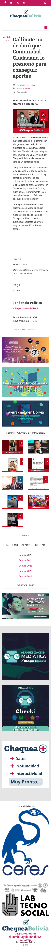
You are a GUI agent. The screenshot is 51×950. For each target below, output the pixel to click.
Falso (28, 89)
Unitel (17, 290)
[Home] (25, 14)
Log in (16, 330)
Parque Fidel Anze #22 (25, 933)
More (24, 535)
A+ (8, 37)
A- (4, 37)
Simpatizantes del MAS (26, 308)
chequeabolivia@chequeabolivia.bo (25, 936)
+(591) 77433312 (25, 939)
